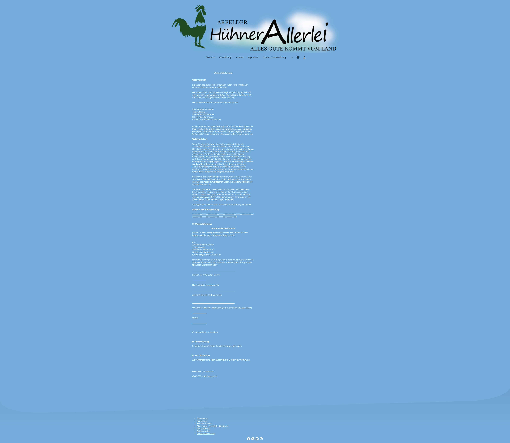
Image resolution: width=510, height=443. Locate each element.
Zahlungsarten (203, 431)
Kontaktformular (204, 423)
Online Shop (225, 57)
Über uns (210, 57)
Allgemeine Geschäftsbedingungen (212, 426)
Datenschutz (202, 418)
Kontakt (240, 57)
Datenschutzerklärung (275, 57)
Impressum (253, 57)
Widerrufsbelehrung (206, 433)
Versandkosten (203, 428)
